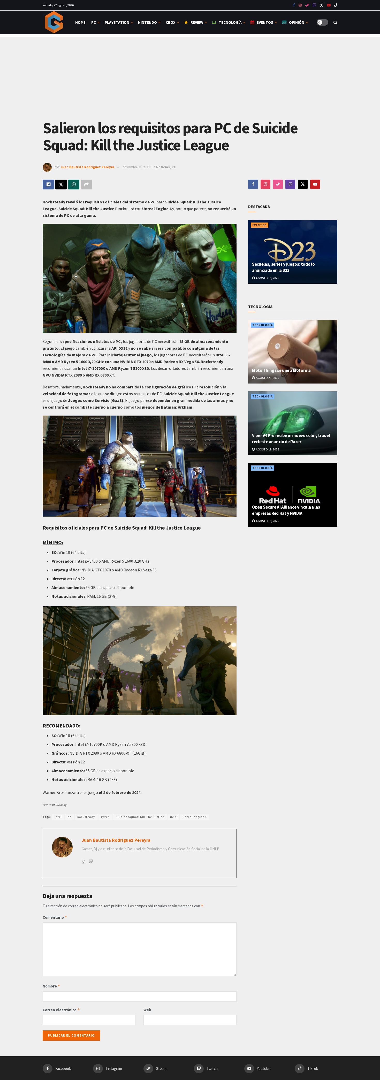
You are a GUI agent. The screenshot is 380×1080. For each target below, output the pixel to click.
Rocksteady (86, 817)
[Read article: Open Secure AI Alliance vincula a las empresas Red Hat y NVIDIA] (292, 495)
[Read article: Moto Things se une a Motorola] (292, 352)
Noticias (163, 167)
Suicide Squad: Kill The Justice (140, 817)
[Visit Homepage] (54, 22)
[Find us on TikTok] (335, 5)
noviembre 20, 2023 (136, 167)
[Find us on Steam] (307, 5)
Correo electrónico (61, 1009)
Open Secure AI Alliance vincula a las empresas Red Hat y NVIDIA (286, 510)
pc (69, 817)
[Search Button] (335, 22)
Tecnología (230, 22)
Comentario (55, 917)
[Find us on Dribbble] (278, 184)
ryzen (105, 817)
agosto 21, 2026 (267, 378)
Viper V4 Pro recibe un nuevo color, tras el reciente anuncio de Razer (291, 439)
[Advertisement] (190, 73)
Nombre (51, 986)
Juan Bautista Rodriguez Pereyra (87, 167)
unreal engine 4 (195, 817)
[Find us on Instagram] (300, 5)
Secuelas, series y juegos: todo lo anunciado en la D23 (283, 267)
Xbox (171, 22)
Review (197, 22)
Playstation (117, 22)
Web (147, 1009)
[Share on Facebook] (48, 184)
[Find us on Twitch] (290, 184)
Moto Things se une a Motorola (281, 370)
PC (93, 22)
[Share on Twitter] (61, 184)
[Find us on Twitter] (321, 5)
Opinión (296, 22)
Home (80, 22)
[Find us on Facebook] (294, 5)
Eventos (265, 22)
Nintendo (147, 22)
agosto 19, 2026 (267, 278)
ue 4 (173, 817)
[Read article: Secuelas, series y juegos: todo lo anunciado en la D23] (292, 252)
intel (58, 817)
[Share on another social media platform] (86, 184)
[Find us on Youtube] (314, 5)
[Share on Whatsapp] (73, 184)
